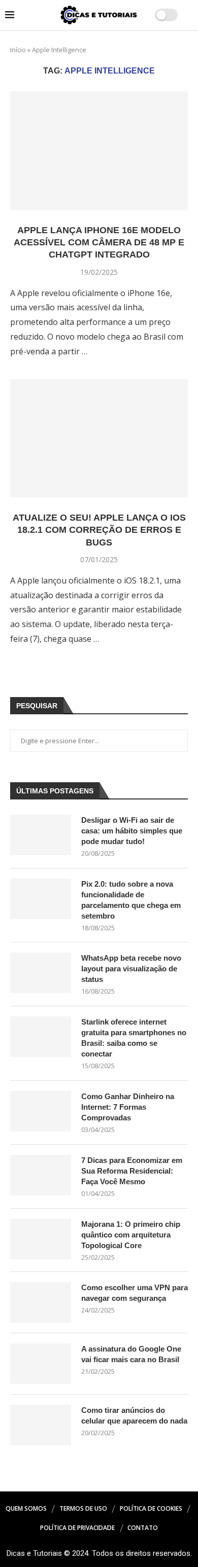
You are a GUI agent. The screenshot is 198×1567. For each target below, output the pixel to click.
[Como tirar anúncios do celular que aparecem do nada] (40, 1425)
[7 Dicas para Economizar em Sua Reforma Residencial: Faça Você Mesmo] (40, 1175)
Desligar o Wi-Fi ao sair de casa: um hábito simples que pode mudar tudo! (131, 831)
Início (18, 49)
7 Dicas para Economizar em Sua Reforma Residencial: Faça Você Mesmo (131, 1171)
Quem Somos (26, 1508)
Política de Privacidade (77, 1527)
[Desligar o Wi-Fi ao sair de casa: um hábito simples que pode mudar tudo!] (40, 835)
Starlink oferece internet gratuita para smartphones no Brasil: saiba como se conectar (133, 1037)
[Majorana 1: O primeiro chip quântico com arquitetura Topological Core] (40, 1239)
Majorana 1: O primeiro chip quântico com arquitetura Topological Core (130, 1235)
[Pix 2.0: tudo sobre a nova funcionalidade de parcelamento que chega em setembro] (40, 899)
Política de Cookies (151, 1508)
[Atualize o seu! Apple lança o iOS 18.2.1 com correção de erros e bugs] (99, 438)
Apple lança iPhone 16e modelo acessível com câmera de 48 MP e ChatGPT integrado (99, 242)
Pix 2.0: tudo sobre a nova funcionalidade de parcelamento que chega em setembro (131, 900)
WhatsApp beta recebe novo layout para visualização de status (131, 968)
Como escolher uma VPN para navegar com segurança (134, 1292)
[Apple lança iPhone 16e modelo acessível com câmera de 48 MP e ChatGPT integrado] (99, 150)
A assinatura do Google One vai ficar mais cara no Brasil (131, 1354)
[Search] (188, 15)
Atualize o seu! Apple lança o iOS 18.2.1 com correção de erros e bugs (99, 530)
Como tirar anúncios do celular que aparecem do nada (134, 1415)
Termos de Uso (83, 1508)
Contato (142, 1527)
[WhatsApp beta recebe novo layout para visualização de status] (40, 973)
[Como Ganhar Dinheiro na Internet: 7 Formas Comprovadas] (40, 1111)
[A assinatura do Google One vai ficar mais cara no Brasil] (40, 1363)
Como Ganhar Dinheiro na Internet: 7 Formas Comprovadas (127, 1107)
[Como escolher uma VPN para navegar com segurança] (40, 1302)
